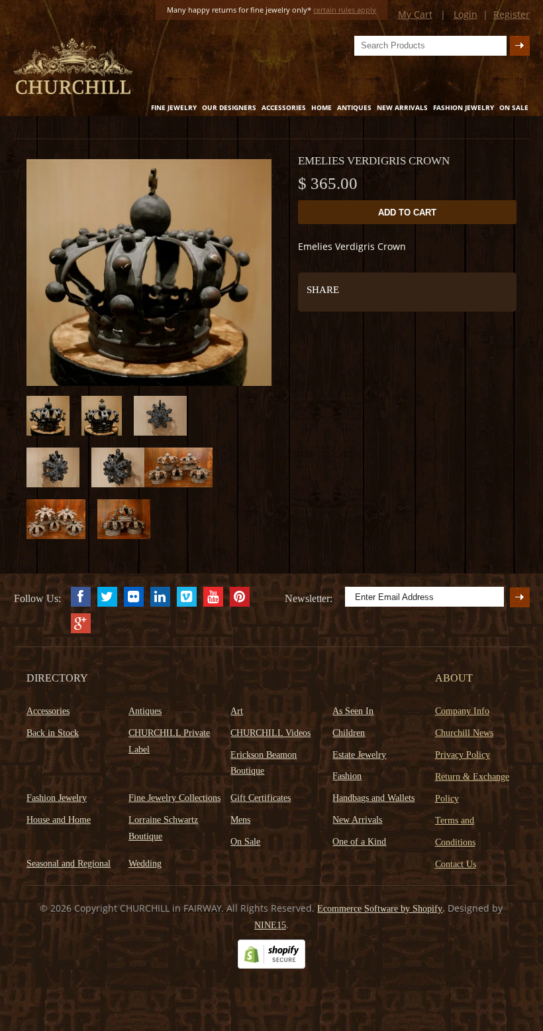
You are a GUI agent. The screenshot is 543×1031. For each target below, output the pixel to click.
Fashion (347, 776)
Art (236, 711)
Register (511, 14)
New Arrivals (402, 107)
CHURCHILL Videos (270, 733)
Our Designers (229, 107)
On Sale (513, 107)
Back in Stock (52, 733)
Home (321, 107)
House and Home (58, 820)
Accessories (284, 107)
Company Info (462, 711)
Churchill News (464, 733)
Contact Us (455, 864)
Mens (240, 820)
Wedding (145, 864)
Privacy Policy (462, 755)
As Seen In (352, 711)
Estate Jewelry (359, 755)
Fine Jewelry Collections (174, 798)
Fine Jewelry (174, 107)
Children (348, 733)
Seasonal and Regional (68, 864)
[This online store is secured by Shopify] (271, 966)
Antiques (354, 107)
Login (465, 14)
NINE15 (270, 925)
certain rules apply (344, 10)
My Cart (415, 14)
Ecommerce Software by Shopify (379, 909)
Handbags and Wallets (373, 798)
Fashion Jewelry (463, 107)
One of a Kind (359, 842)
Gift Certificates (260, 798)
